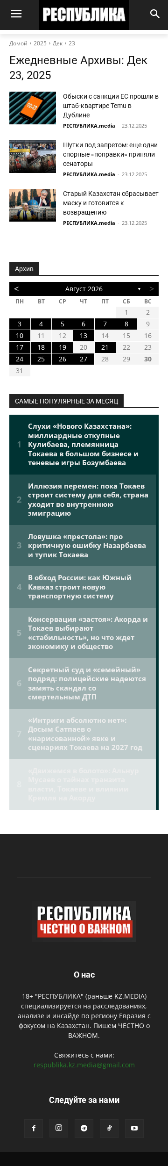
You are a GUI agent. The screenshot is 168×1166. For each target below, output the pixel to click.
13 (83, 335)
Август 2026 (84, 288)
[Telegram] (84, 1128)
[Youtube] (134, 1128)
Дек (58, 43)
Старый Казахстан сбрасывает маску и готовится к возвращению (111, 203)
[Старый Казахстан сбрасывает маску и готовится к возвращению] (32, 205)
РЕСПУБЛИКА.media (89, 125)
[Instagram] (58, 1128)
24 (19, 358)
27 (83, 358)
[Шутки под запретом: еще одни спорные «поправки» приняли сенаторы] (32, 156)
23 (72, 43)
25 (41, 358)
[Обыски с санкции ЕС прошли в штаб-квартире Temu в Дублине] (32, 108)
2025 (40, 43)
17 (19, 347)
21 (105, 347)
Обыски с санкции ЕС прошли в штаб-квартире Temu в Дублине (111, 106)
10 (19, 335)
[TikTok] (109, 1128)
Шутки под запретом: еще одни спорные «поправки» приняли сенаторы (110, 154)
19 (62, 347)
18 (41, 347)
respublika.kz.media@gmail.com (84, 1064)
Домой (18, 43)
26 (62, 358)
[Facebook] (33, 1128)
